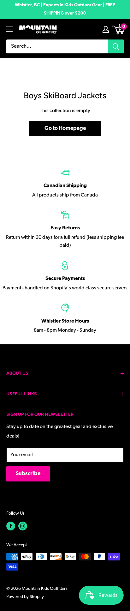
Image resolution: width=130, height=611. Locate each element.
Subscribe (28, 473)
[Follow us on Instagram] (22, 526)
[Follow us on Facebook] (10, 526)
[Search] (116, 46)
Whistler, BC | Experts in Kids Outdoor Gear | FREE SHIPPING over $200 (65, 9)
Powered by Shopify (25, 597)
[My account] (106, 29)
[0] (118, 29)
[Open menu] (9, 29)
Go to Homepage (65, 128)
